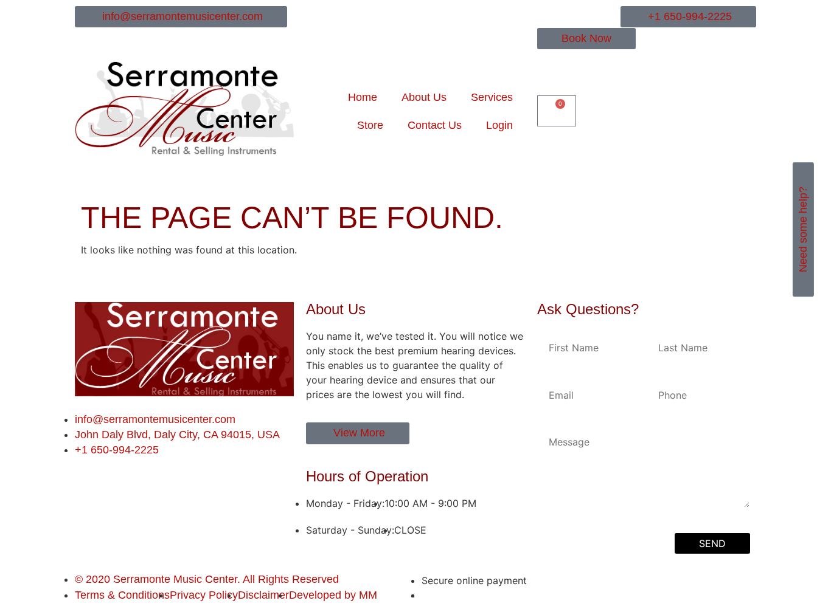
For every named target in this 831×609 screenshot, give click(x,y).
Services (492, 97)
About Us (424, 97)
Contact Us (435, 125)
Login (499, 125)
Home (362, 97)
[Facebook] (80, 475)
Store (370, 125)
